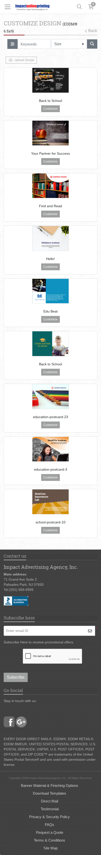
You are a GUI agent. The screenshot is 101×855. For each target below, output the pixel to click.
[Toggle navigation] (9, 6)
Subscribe (16, 677)
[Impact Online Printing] (32, 7)
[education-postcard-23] (50, 396)
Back (92, 31)
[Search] (79, 6)
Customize (50, 108)
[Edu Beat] (50, 291)
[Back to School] (50, 80)
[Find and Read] (50, 185)
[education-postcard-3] (50, 449)
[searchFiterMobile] (12, 44)
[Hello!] (50, 238)
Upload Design (24, 60)
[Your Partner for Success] (50, 133)
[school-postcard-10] (50, 501)
